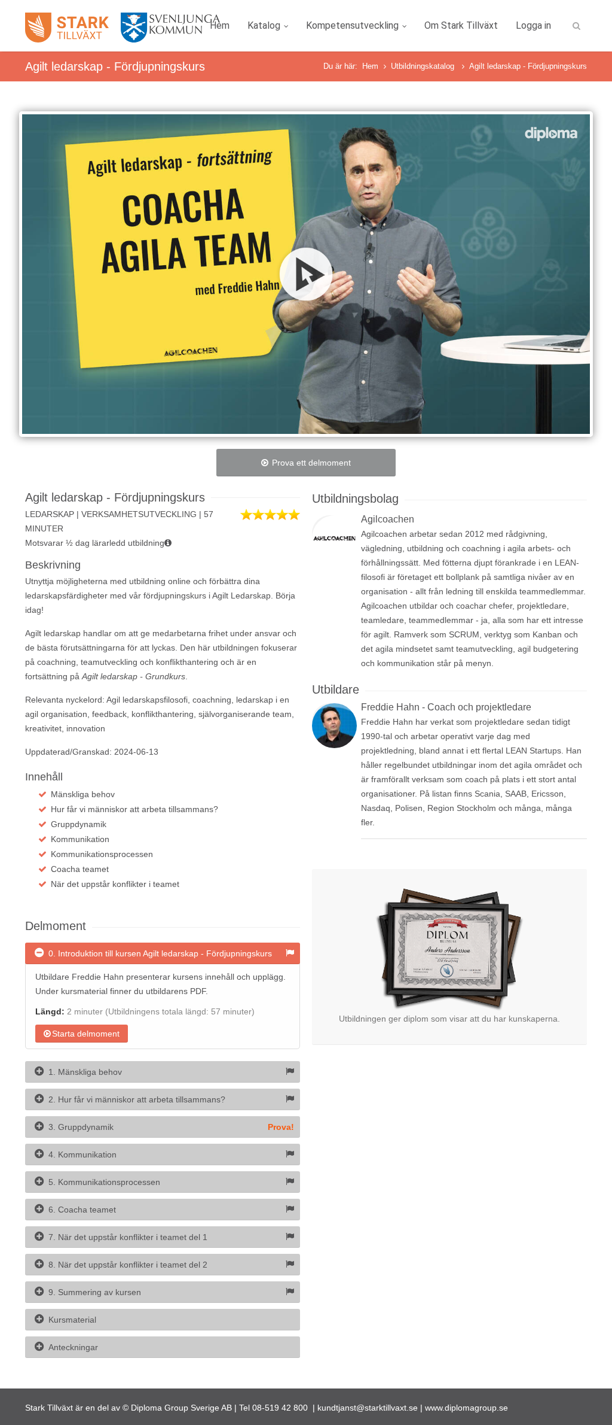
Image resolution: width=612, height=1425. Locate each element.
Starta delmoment (86, 1033)
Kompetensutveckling (352, 25)
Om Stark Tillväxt (461, 25)
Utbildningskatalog (424, 66)
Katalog (263, 25)
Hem (220, 25)
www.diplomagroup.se (466, 1407)
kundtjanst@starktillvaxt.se (367, 1407)
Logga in (533, 25)
